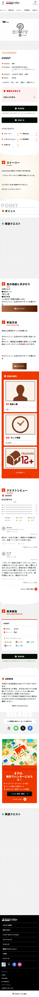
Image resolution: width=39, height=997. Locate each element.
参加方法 (11, 10)
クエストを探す (7, 925)
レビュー (19, 10)
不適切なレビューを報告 (30, 547)
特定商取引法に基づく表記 (7, 988)
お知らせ (35, 10)
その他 (5, 954)
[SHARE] (8, 728)
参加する (21, 120)
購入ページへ (19, 308)
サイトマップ (4, 971)
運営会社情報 (4, 978)
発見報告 (27, 10)
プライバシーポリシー (6, 984)
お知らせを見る (9, 97)
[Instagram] (20, 964)
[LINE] (16, 728)
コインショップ (7, 939)
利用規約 (3, 975)
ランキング (6, 944)
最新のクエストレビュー (10, 949)
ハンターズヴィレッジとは (11, 935)
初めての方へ (7, 930)
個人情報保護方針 (5, 981)
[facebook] (30, 728)
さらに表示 (19, 472)
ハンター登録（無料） (18, 794)
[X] (22, 728)
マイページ (6, 958)
